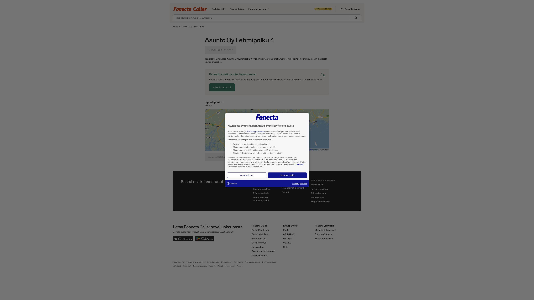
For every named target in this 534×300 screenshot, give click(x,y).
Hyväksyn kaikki (287, 175)
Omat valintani (246, 175)
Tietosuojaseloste (299, 183)
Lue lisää (299, 164)
